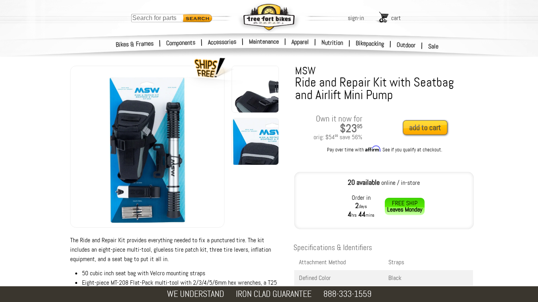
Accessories (222, 41)
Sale (433, 46)
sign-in (356, 18)
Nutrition (332, 42)
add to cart (425, 128)
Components (181, 42)
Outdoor (406, 45)
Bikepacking (370, 43)
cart (396, 18)
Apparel (300, 42)
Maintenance (264, 41)
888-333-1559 (347, 294)
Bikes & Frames (135, 44)
